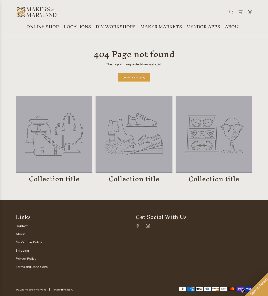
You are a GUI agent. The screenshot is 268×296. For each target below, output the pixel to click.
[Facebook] (138, 226)
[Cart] (240, 11)
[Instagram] (148, 226)
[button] (256, 284)
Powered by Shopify (63, 289)
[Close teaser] (243, 291)
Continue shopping (134, 77)
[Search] (231, 11)
